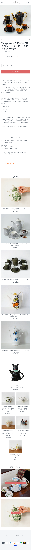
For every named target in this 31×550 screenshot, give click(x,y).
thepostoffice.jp (11, 539)
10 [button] (17, 39)
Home (6, 532)
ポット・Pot (15, 56)
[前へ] (2, 166)
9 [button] (14, 39)
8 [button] (25, 37)
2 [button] (8, 37)
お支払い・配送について (9, 535)
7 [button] (22, 37)
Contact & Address (22, 532)
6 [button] (19, 37)
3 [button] (11, 37)
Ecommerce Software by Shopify (20, 539)
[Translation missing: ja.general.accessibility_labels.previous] (1, 39)
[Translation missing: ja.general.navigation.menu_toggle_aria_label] (2, 2)
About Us (11, 532)
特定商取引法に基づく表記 (21, 535)
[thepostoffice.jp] (15, 2)
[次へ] (29, 39)
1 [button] (5, 37)
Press (16, 532)
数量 (2, 62)
